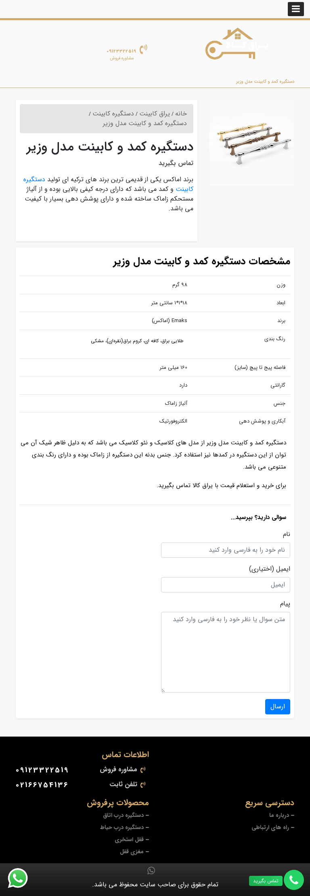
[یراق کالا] (239, 47)
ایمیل (283, 569)
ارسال (277, 706)
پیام (285, 604)
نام (286, 534)
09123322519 (121, 51)
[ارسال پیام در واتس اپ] (22, 878)
